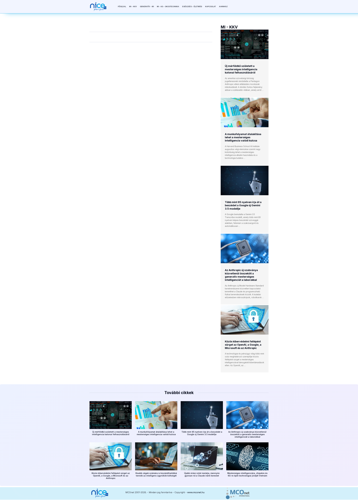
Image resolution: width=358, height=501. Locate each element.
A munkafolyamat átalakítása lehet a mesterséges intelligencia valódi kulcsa (243, 137)
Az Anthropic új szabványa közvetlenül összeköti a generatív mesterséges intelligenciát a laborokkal (247, 434)
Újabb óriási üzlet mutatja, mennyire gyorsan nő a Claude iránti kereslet (202, 474)
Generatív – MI (147, 7)
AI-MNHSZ (223, 7)
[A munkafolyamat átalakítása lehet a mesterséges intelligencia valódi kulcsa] (244, 112)
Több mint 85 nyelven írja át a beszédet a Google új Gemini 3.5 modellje (243, 205)
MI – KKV (133, 7)
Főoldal (122, 7)
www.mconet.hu (195, 492)
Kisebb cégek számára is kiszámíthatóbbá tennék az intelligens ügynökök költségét (156, 474)
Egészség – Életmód (192, 7)
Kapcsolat (210, 7)
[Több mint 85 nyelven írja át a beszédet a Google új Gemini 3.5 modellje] (244, 180)
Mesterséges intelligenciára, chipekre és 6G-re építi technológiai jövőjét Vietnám (247, 474)
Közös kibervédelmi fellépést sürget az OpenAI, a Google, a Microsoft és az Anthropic (243, 344)
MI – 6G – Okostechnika (168, 7)
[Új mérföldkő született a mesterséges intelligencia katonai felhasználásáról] (244, 44)
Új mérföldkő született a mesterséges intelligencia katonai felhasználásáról (241, 69)
